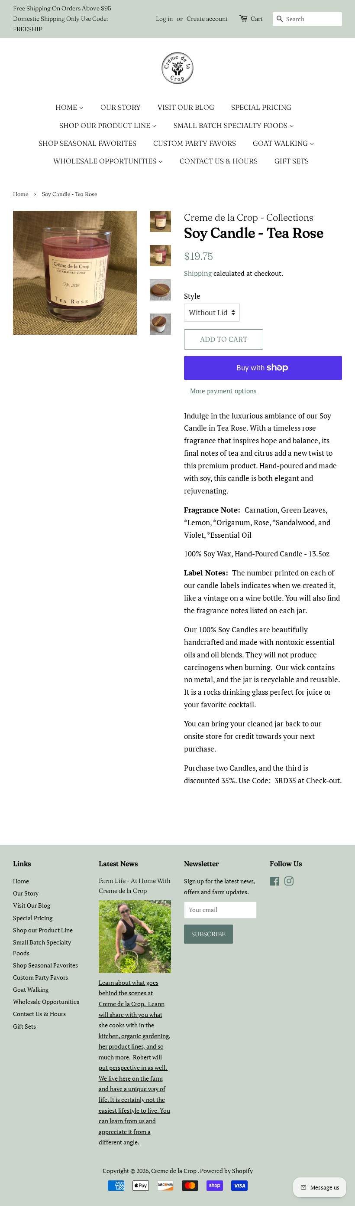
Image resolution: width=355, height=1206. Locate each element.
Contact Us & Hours (219, 161)
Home (67, 107)
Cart (257, 19)
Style (192, 296)
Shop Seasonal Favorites (87, 143)
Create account (207, 19)
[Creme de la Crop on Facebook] (275, 883)
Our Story (120, 107)
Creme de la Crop (174, 1171)
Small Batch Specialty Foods (231, 125)
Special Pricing (261, 107)
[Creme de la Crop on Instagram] (289, 883)
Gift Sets (291, 161)
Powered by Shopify (226, 1171)
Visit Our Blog (186, 107)
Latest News (118, 863)
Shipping (198, 273)
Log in (164, 19)
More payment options (223, 390)
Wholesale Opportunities (105, 161)
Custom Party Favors (194, 143)
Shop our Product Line (105, 125)
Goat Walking (281, 143)
